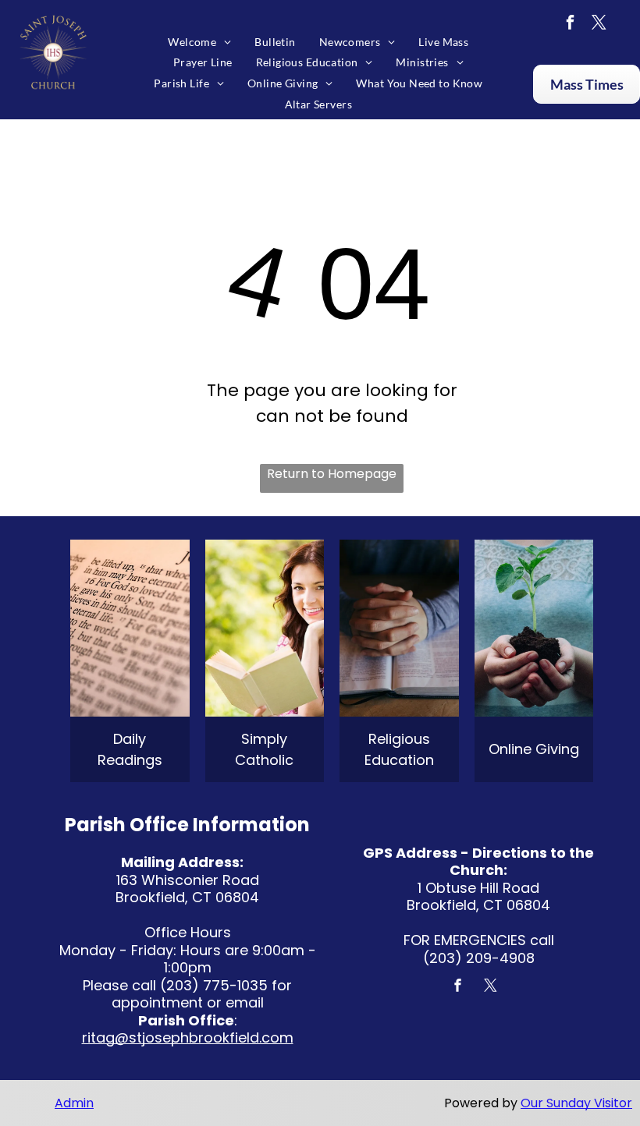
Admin (74, 1103)
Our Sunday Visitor (576, 1103)
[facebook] (570, 24)
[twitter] (599, 24)
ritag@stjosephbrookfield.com (187, 1037)
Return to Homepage (331, 474)
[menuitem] (199, 41)
